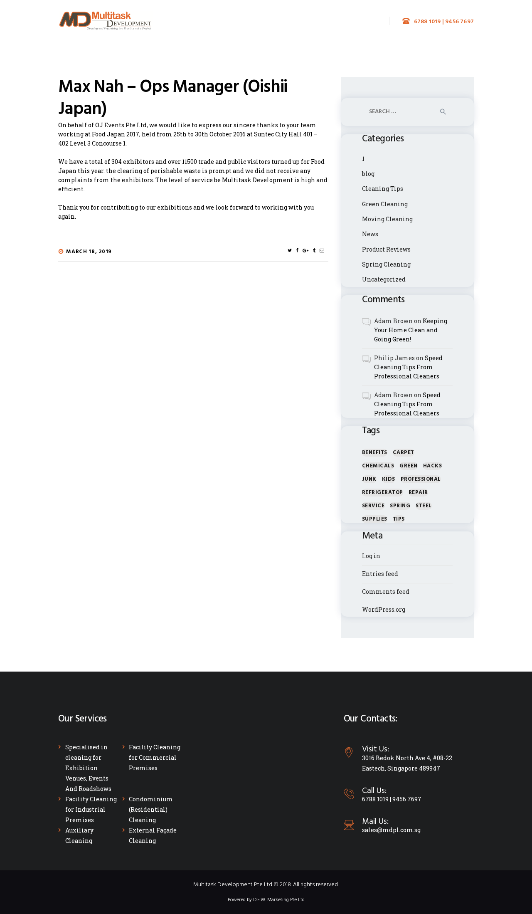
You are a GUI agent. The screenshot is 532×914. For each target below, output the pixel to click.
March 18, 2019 (89, 251)
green (408, 466)
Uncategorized (384, 279)
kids (388, 479)
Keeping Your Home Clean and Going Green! (410, 330)
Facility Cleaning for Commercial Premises (154, 757)
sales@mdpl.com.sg (391, 830)
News (370, 234)
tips (399, 519)
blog (368, 174)
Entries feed (380, 574)
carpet (403, 453)
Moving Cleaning (387, 219)
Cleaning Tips (382, 189)
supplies (374, 519)
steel (424, 506)
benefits (374, 453)
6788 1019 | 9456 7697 (391, 799)
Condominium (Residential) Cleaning (151, 809)
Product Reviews (386, 249)
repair (418, 493)
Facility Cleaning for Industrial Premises (91, 809)
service (373, 506)
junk (369, 479)
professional (421, 479)
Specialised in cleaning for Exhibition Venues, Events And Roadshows (88, 768)
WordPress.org (383, 609)
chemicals (378, 466)
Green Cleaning (385, 204)
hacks (432, 466)
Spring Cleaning (386, 264)
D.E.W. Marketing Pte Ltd (279, 900)
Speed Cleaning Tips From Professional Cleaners (408, 367)
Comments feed (385, 591)
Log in (371, 556)
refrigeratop (382, 493)
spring (400, 506)
